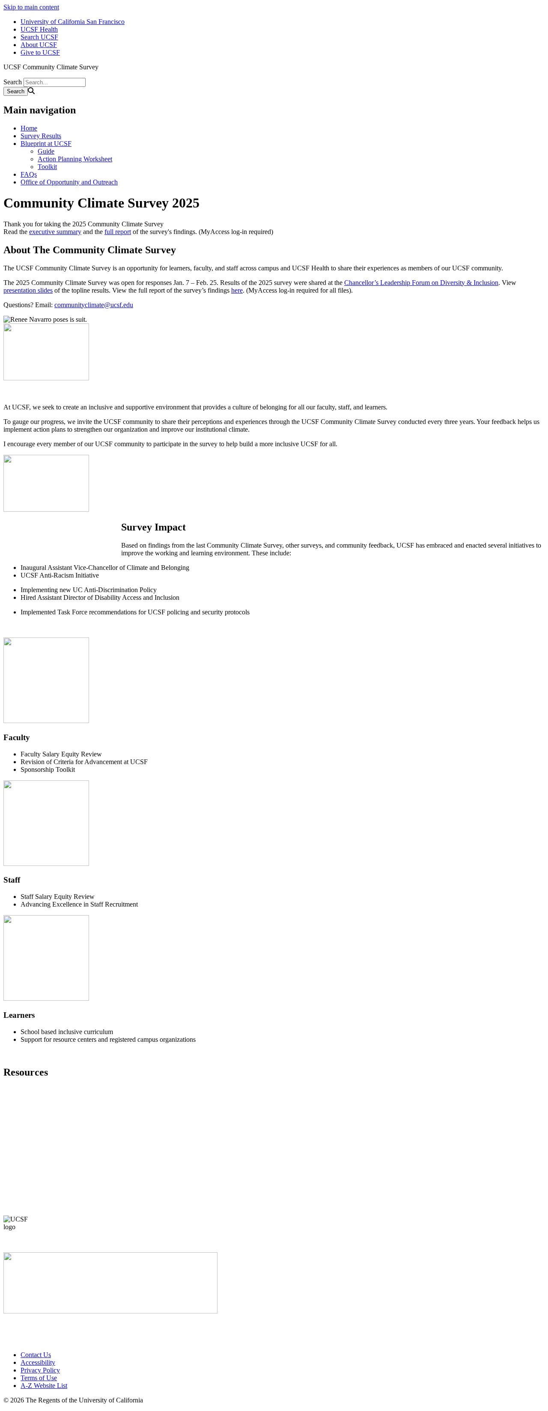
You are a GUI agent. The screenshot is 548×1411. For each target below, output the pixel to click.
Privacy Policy (40, 1370)
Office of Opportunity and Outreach (69, 182)
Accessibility (38, 1362)
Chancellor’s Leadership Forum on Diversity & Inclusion (421, 282)
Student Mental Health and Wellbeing (71, 1164)
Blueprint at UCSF (46, 143)
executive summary (55, 231)
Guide (46, 151)
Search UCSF (39, 37)
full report (117, 231)
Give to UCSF (40, 52)
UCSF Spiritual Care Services (61, 1176)
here (237, 290)
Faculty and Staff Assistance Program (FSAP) (82, 1140)
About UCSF (39, 44)
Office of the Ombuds (50, 1152)
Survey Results (41, 135)
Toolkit (47, 166)
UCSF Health (39, 29)
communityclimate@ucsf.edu (93, 304)
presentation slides (28, 290)
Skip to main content (31, 7)
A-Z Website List (44, 1385)
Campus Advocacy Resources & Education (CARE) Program (104, 1128)
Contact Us (36, 1354)
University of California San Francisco (73, 21)
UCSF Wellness (42, 1188)
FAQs (29, 174)
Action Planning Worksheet (75, 159)
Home (29, 128)
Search (12, 82)
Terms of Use (39, 1377)
